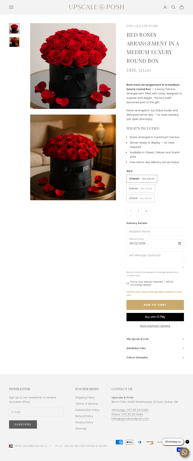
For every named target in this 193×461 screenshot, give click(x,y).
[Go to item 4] (14, 42)
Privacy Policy (84, 422)
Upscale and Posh (142, 26)
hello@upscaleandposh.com (130, 418)
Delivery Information (137, 357)
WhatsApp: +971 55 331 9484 (130, 410)
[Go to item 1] (14, 28)
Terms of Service (86, 404)
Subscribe (23, 424)
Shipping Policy (85, 397)
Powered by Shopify (96, 445)
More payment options (155, 326)
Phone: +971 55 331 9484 (127, 414)
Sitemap (81, 428)
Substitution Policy (136, 348)
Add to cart (155, 305)
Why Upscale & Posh (137, 338)
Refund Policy (84, 416)
